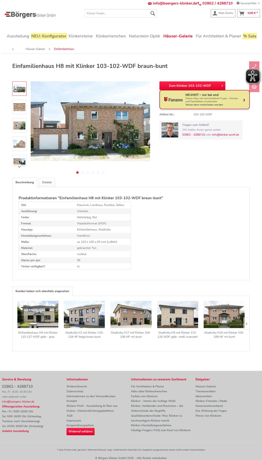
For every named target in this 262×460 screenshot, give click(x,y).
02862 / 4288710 (217, 3)
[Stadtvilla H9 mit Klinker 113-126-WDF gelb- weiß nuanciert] (177, 314)
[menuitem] (121, 13)
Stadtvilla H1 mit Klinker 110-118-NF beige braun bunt (84, 335)
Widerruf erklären (81, 431)
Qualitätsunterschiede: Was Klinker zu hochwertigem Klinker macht (156, 418)
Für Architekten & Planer (147, 386)
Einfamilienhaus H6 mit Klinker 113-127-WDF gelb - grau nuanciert (38, 335)
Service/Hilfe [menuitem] (248, 3)
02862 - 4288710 (193, 135)
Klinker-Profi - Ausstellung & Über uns (92, 406)
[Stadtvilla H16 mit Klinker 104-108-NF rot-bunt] (224, 314)
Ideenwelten (203, 396)
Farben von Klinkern (144, 396)
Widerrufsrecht (77, 386)
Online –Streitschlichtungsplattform (90, 411)
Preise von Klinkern (208, 416)
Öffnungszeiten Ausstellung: (21, 406)
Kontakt (72, 401)
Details (47, 182)
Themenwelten (205, 391)
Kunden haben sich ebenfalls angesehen (42, 291)
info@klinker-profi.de (225, 135)
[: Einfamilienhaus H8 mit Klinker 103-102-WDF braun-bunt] (19, 88)
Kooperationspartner (80, 425)
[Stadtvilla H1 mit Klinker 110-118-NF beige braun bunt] (84, 314)
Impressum (74, 421)
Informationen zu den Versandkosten (91, 396)
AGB (70, 416)
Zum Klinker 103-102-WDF (190, 85)
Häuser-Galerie (205, 386)
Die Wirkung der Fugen (211, 411)
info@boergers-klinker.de (175, 3)
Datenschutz (75, 391)
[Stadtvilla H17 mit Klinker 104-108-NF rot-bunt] (131, 314)
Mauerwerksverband (209, 406)
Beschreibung (25, 182)
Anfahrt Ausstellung (15, 431)
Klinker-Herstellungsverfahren (151, 425)
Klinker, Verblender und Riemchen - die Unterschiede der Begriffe (157, 408)
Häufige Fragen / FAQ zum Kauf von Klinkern (161, 430)
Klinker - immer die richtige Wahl (153, 401)
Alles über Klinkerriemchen (149, 391)
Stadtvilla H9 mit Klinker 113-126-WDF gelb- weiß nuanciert (178, 335)
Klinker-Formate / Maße (211, 401)
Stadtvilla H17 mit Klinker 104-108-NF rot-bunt (131, 335)
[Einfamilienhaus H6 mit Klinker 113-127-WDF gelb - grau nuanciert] (38, 314)
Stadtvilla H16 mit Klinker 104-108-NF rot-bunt (224, 335)
